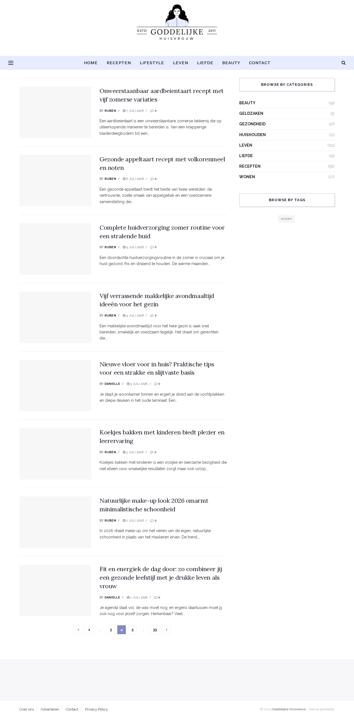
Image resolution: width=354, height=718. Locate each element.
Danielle (112, 384)
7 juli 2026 (134, 111)
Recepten (118, 62)
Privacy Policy (96, 709)
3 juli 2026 (138, 384)
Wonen (247, 177)
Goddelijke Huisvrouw (289, 709)
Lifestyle (152, 62)
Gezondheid (252, 124)
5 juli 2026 (134, 247)
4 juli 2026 (134, 315)
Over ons (26, 709)
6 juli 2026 (134, 179)
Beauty (231, 62)
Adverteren (50, 709)
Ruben (110, 111)
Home (91, 62)
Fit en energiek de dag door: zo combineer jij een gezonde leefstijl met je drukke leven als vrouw (161, 577)
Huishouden (252, 135)
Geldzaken (251, 113)
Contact (259, 62)
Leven (180, 62)
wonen (286, 219)
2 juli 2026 (134, 520)
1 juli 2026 (138, 597)
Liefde (205, 62)
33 (155, 630)
